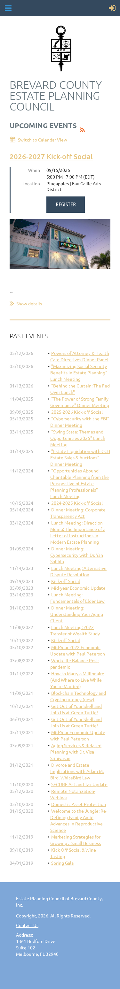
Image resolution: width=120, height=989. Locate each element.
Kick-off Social (65, 581)
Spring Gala (62, 863)
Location (31, 183)
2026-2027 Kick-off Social (51, 156)
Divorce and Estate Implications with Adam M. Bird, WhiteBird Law (77, 771)
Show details (29, 303)
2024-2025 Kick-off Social (77, 503)
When (34, 170)
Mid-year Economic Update (78, 588)
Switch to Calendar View (42, 139)
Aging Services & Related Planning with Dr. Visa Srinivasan (75, 751)
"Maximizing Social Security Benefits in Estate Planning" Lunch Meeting (78, 372)
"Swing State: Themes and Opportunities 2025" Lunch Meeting (77, 438)
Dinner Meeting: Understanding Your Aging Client (76, 614)
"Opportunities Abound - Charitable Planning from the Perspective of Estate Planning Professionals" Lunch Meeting (79, 483)
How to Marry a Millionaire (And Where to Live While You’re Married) (77, 680)
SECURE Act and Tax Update (79, 784)
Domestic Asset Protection (78, 804)
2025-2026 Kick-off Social (77, 412)
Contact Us (27, 925)
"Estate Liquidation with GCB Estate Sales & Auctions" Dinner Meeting (80, 457)
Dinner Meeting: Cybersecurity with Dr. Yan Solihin (76, 555)
